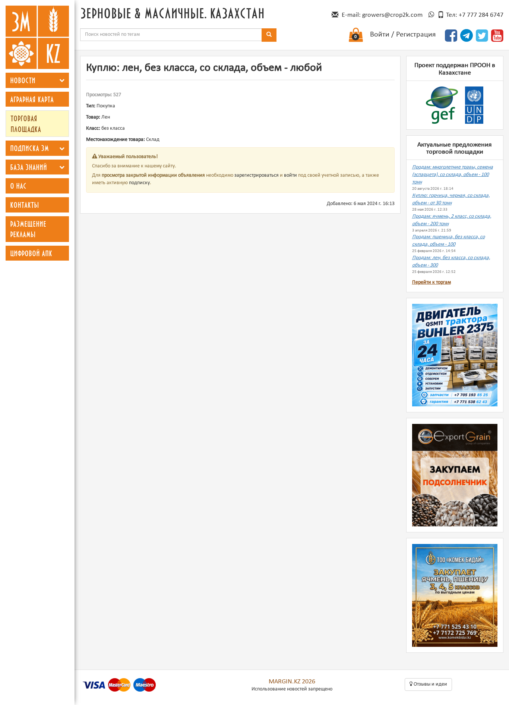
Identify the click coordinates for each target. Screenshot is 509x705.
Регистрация (416, 34)
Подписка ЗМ (29, 148)
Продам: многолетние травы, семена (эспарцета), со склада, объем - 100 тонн (452, 174)
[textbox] (171, 35)
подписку (139, 183)
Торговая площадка (25, 123)
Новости (22, 80)
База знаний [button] (28, 167)
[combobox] (171, 34)
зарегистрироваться (256, 175)
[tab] (37, 80)
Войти (379, 34)
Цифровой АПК (31, 253)
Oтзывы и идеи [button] (429, 684)
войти (290, 175)
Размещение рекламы (28, 229)
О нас (18, 186)
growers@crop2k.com (392, 15)
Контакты (24, 205)
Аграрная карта (32, 99)
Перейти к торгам (431, 282)
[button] (62, 80)
